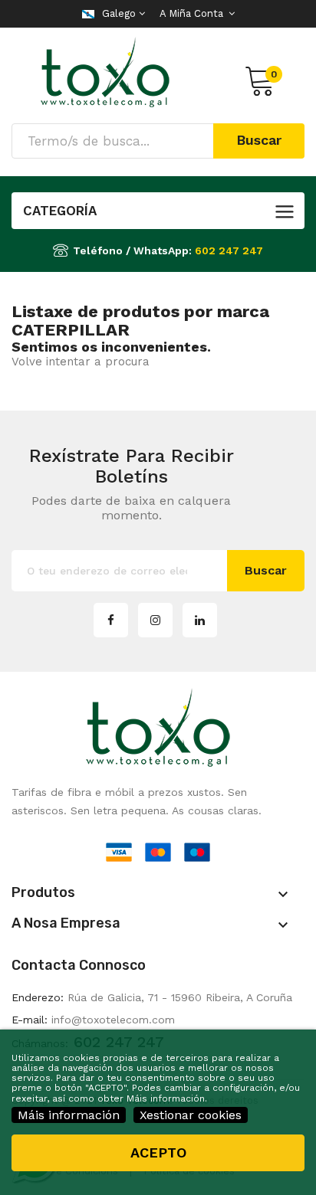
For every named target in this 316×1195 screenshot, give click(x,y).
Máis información (69, 1115)
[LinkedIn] (200, 620)
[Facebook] (111, 620)
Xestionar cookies (191, 1115)
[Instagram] (155, 620)
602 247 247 (229, 250)
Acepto (158, 1152)
